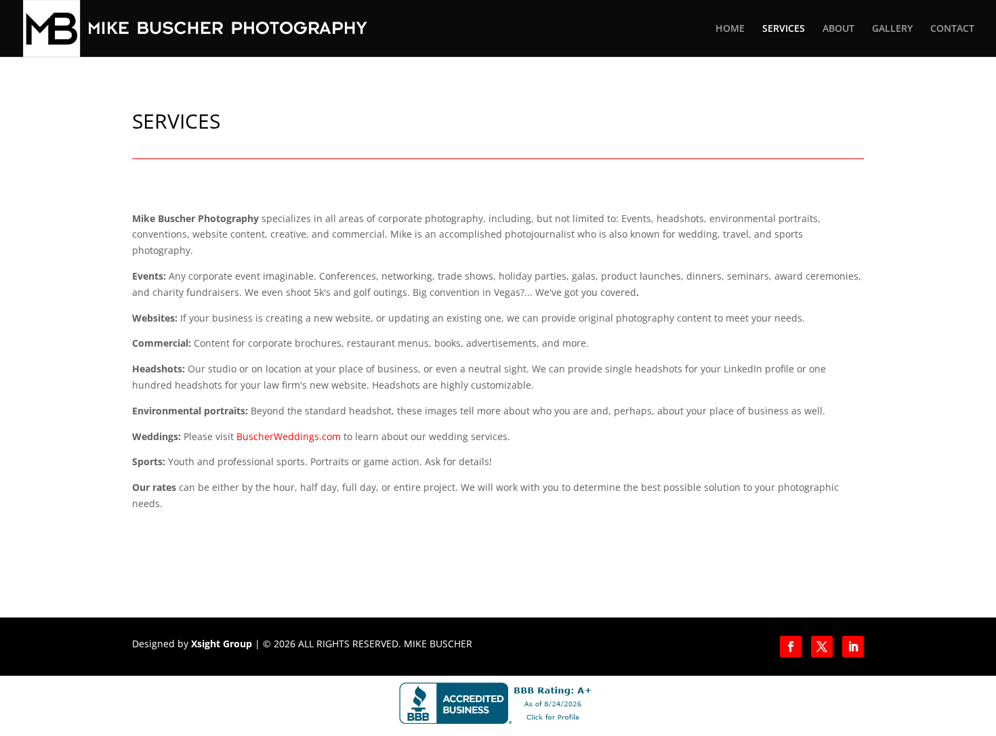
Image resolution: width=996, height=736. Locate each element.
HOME (730, 29)
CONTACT (952, 29)
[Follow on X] (822, 646)
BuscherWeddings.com (288, 436)
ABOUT (838, 29)
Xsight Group (221, 643)
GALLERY (892, 29)
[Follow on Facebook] (791, 646)
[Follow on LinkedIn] (853, 646)
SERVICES (783, 29)
